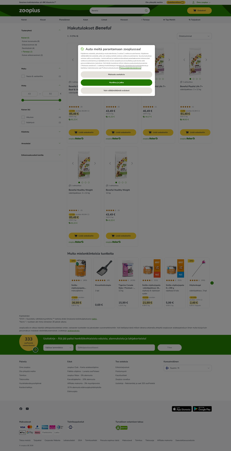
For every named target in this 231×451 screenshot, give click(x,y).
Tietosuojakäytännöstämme (130, 68)
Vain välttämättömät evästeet (116, 90)
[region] (116, 70)
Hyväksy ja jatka (116, 82)
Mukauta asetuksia (116, 74)
